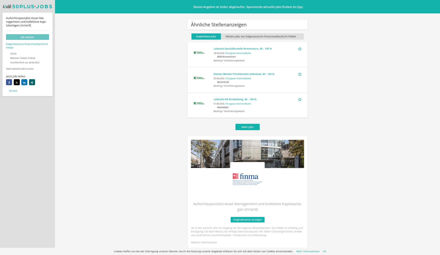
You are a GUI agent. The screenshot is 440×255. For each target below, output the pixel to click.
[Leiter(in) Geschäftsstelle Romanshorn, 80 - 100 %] (199, 52)
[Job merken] (300, 48)
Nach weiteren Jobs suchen (20, 68)
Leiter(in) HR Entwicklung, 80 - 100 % (235, 99)
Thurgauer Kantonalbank (238, 53)
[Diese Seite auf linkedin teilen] (24, 82)
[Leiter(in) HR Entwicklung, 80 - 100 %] (199, 103)
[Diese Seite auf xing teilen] (32, 82)
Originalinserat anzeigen (247, 219)
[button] (434, 6)
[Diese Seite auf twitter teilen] (17, 82)
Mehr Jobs (248, 127)
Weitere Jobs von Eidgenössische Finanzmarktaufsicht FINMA (261, 36)
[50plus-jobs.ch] (27, 6)
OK (324, 251)
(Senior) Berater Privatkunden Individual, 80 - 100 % (244, 74)
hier (300, 7)
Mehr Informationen (308, 251)
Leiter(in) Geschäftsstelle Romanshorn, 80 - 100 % (243, 48)
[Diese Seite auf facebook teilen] (9, 82)
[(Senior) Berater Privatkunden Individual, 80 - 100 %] (199, 77)
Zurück (13, 90)
